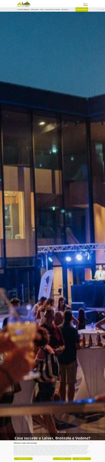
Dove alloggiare (82, 9)
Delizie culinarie (35, 9)
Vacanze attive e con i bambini (52, 9)
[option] (52, 233)
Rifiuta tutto (62, 458)
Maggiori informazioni (23, 458)
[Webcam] (102, 20)
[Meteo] (102, 16)
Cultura (42, 9)
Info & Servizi (65, 9)
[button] (90, 442)
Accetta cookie (82, 458)
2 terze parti (20, 445)
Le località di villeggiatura (23, 9)
